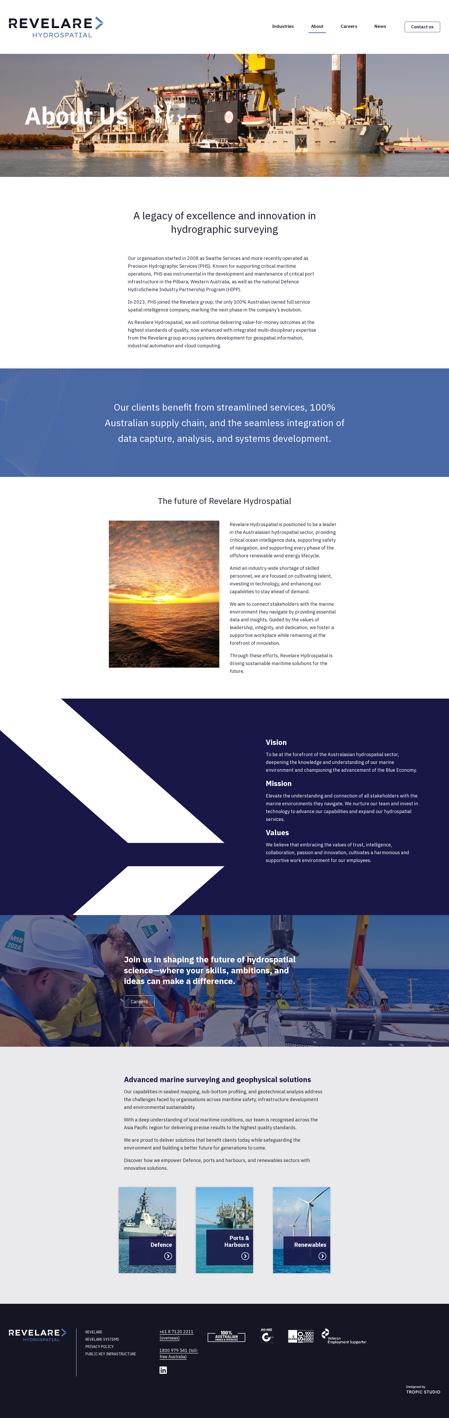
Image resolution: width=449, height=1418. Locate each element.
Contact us (422, 27)
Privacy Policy (99, 1346)
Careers (349, 26)
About (317, 26)
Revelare (93, 1332)
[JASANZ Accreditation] (267, 1337)
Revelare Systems (102, 1339)
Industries (283, 26)
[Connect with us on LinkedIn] (163, 1370)
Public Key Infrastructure (110, 1354)
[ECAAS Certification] (300, 1337)
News (380, 26)
